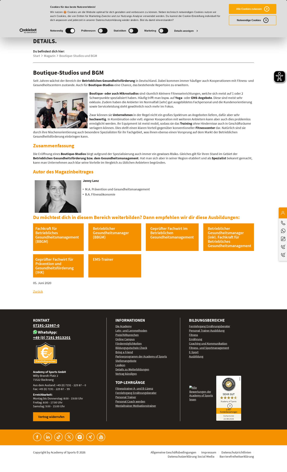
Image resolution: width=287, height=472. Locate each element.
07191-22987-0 (46, 325)
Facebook (37, 437)
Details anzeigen (184, 30)
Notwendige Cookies (249, 20)
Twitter (69, 437)
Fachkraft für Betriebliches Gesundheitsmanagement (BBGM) (57, 235)
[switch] (102, 30)
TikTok (58, 437)
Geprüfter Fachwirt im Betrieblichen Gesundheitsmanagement (172, 233)
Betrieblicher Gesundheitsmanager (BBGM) (111, 233)
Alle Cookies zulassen (249, 8)
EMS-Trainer (103, 259)
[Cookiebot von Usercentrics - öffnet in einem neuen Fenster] (28, 30)
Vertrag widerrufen (51, 417)
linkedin (48, 437)
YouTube (101, 437)
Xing (90, 437)
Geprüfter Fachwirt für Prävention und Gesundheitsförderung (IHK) (54, 266)
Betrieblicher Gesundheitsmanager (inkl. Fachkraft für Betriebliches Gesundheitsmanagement (229, 237)
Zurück (38, 291)
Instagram (80, 437)
